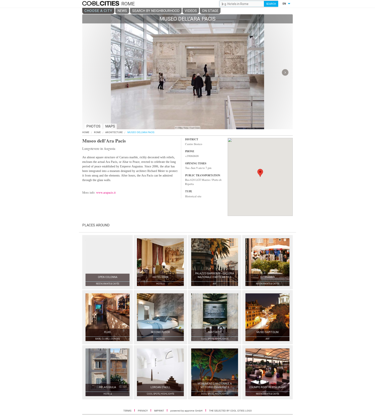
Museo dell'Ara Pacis (141, 132)
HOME (85, 132)
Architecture (114, 132)
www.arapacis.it (106, 192)
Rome (97, 132)
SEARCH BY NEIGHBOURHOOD (155, 11)
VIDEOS (191, 11)
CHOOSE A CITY (98, 11)
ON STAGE (210, 11)
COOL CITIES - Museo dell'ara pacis (101, 4)
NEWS (122, 11)
